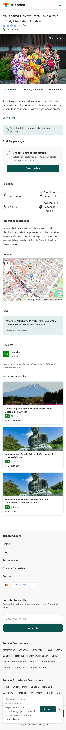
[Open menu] (60, 4)
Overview (10, 89)
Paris (24, 686)
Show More (9, 117)
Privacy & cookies (14, 568)
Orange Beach (47, 661)
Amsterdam (36, 692)
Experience (55, 89)
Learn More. (12, 719)
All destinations (38, 667)
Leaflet (29, 299)
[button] (31, 276)
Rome (6, 686)
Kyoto (6, 661)
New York (47, 686)
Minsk (33, 661)
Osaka (59, 649)
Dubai (16, 686)
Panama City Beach (37, 655)
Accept (48, 709)
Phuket (49, 692)
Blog (5, 552)
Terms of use (10, 560)
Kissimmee (9, 649)
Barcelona (8, 692)
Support (8, 576)
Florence (21, 692)
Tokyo (49, 649)
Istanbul (19, 655)
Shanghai (23, 649)
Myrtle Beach (19, 661)
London (7, 667)
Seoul (55, 655)
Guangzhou (20, 667)
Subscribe (33, 628)
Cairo (60, 692)
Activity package (33, 89)
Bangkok (7, 655)
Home (6, 544)
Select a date (33, 168)
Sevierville (37, 649)
